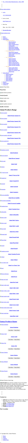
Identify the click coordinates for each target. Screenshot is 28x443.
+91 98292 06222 (10, 403)
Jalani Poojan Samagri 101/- (14, 121)
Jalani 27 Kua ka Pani (14, 62)
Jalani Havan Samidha (14, 48)
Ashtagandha (12, 45)
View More (11, 330)
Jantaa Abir (8, 76)
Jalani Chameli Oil (13, 61)
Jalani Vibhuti (14, 259)
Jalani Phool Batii (14, 242)
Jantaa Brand (6, 73)
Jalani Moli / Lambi (14, 226)
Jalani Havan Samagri (14, 158)
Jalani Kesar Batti (14, 231)
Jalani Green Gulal (14, 304)
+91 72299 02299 (10, 405)
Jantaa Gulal (8, 75)
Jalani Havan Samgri (13, 47)
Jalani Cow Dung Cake (14, 265)
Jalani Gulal (11, 54)
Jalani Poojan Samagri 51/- (14, 115)
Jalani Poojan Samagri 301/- (14, 138)
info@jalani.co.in (7, 21)
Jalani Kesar (11, 71)
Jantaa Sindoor (9, 78)
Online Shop (6, 83)
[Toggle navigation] (0, 34)
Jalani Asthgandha (14, 214)
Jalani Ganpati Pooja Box (14, 53)
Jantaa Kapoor (9, 80)
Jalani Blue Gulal (14, 316)
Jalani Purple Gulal (14, 299)
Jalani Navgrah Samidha (14, 49)
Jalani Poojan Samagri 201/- (14, 132)
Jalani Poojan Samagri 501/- (14, 143)
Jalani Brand (6, 39)
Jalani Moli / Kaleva (13, 69)
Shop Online (16, 330)
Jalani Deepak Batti (14, 237)
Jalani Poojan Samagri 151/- (14, 127)
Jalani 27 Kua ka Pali (14, 175)
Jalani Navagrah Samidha (14, 203)
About (4, 437)
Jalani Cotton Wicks (13, 67)
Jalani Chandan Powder (14, 63)
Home (4, 36)
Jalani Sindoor (12, 43)
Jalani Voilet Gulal (14, 288)
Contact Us (5, 84)
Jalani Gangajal (12, 58)
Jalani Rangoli (12, 56)
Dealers (4, 82)
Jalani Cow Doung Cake (14, 70)
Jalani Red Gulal (14, 282)
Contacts (5, 438)
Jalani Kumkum (12, 42)
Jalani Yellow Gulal (14, 293)
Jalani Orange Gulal (14, 310)
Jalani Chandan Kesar (14, 44)
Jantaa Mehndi (9, 79)
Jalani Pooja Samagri (13, 52)
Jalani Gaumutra (12, 60)
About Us (5, 38)
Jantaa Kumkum (9, 74)
